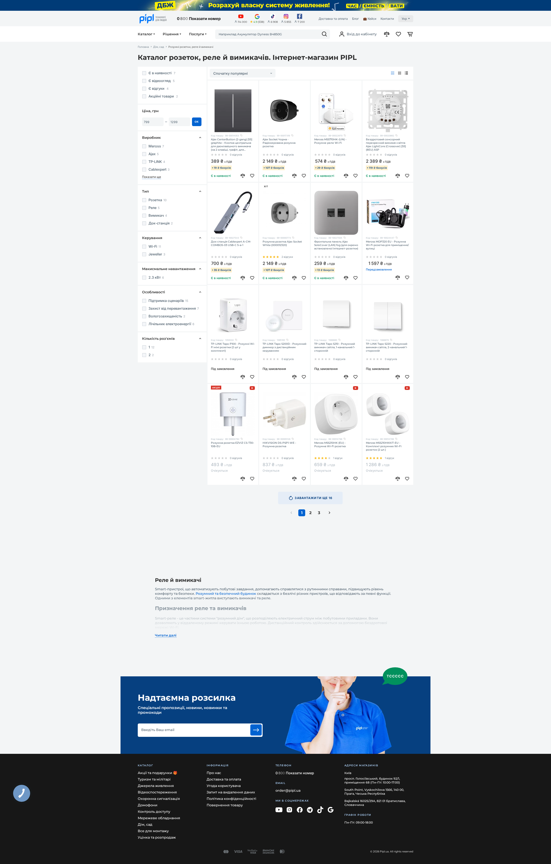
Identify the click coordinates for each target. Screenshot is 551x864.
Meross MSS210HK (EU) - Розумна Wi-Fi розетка (330, 444)
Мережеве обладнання (159, 818)
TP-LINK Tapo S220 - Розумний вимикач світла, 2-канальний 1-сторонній (386, 347)
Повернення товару (225, 805)
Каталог (145, 34)
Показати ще (151, 177)
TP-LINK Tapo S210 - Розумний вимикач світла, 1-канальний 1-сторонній (334, 347)
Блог (355, 18)
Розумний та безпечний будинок (226, 594)
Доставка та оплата (333, 18)
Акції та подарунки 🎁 (157, 773)
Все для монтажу (153, 831)
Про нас (214, 773)
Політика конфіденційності (231, 799)
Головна (143, 46)
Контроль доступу (154, 812)
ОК (197, 121)
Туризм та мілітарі (154, 779)
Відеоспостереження (157, 792)
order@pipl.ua (288, 790)
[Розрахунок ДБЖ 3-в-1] (275, 5)
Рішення (171, 34)
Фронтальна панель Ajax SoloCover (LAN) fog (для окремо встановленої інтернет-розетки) (336, 245)
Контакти (387, 18)
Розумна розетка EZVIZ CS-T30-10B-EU (232, 444)
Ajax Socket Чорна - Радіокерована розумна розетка (279, 143)
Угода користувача (224, 786)
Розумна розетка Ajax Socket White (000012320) (282, 243)
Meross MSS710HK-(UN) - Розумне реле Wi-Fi (330, 141)
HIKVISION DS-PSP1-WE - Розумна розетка (279, 444)
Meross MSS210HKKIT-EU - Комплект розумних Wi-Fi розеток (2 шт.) (383, 446)
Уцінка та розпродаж (157, 837)
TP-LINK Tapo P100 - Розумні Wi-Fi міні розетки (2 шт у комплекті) (233, 347)
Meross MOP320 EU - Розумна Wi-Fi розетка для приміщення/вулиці (387, 245)
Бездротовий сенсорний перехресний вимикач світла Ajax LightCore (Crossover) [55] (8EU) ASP (386, 144)
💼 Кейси (369, 18)
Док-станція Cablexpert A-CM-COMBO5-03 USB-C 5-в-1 (231, 243)
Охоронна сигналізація (159, 799)
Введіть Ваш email (157, 730)
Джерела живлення (156, 786)
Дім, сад (158, 46)
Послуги (196, 34)
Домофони (147, 805)
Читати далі (165, 635)
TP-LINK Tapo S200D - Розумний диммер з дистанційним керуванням (284, 347)
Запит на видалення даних (231, 792)
